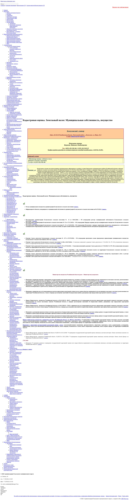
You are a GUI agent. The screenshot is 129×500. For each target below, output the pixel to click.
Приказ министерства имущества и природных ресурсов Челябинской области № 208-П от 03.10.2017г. (52, 319)
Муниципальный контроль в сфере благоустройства (14, 390)
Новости (9, 133)
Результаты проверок (12, 67)
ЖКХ (8, 191)
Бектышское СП (11, 199)
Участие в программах (12, 96)
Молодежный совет (12, 184)
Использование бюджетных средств (15, 72)
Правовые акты (7, 152)
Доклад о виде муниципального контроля (14, 294)
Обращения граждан (9, 167)
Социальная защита (12, 180)
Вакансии (9, 78)
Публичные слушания (15, 113)
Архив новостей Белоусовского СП (36, 5)
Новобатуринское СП (12, 208)
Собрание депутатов (9, 106)
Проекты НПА (10, 157)
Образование (10, 177)
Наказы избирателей (12, 116)
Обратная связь (10, 388)
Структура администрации (13, 46)
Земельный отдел (11, 236)
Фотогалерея (10, 19)
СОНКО (6, 395)
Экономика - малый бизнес (10, 216)
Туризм (5, 463)
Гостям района (10, 22)
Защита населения (8, 467)
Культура (9, 181)
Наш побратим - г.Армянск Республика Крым (13, 32)
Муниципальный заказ (12, 222)
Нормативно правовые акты (14, 243)
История (9, 14)
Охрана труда (7, 215)
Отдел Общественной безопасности (15, 52)
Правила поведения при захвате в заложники (16, 408)
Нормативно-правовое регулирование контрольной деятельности (14, 248)
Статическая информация (16, 70)
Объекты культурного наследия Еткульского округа (15, 29)
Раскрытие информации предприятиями (13, 193)
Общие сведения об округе (13, 12)
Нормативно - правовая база (14, 140)
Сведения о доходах (12, 97)
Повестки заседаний (15, 112)
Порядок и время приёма (13, 169)
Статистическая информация (14, 69)
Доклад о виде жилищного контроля (15, 267)
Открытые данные (11, 66)
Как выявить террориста (16, 401)
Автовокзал (13, 23)
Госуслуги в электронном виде (14, 165)
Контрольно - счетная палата (11, 137)
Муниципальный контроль (10, 244)
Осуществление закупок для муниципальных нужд (14, 150)
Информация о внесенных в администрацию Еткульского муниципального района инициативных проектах (14, 456)
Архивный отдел (14, 61)
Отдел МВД (10, 431)
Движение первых (11, 185)
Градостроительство (9, 235)
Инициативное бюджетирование (12, 442)
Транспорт (9, 231)
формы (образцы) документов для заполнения (14, 451)
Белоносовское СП (11, 200)
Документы (9, 443)
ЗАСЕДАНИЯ (10, 110)
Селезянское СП (11, 212)
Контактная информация (16, 89)
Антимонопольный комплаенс (11, 195)
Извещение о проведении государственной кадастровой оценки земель (43, 325)
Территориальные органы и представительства (11, 420)
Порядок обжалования (12, 173)
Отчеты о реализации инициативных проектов (13, 460)
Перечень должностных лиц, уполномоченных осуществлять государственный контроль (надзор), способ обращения (16, 272)
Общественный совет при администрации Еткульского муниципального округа (14, 101)
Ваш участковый (14, 434)
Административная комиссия (14, 104)
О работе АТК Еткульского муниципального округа (13, 413)
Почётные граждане (12, 16)
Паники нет (13, 405)
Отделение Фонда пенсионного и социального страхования (14, 425)
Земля (8, 224)
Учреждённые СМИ (12, 18)
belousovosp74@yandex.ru (78, 136)
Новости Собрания (11, 117)
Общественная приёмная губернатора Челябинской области (12, 135)
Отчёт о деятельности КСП (13, 148)
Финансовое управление (10, 234)
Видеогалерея (10, 20)
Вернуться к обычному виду (8, 1)
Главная (3, 5)
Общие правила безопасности (14, 404)
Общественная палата (9, 129)
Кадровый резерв (14, 88)
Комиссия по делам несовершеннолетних (9, 465)
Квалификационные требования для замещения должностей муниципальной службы (16, 92)
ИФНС (8, 422)
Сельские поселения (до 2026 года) (12, 196)
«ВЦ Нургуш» (124, 498)
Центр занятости (11, 427)
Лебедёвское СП (11, 207)
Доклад (8, 387)
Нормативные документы (13, 409)
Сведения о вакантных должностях (15, 80)
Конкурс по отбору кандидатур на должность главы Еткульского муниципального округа (14, 120)
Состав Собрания (11, 109)
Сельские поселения (11, 5)
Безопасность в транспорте (13, 399)
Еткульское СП (10, 198)
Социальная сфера (8, 176)
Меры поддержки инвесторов (14, 42)
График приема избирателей (14, 128)
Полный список (11, 223)
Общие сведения (11, 397)
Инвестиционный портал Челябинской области (13, 36)
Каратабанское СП (11, 204)
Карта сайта (125, 496)
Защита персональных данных (14, 98)
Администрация (8, 45)
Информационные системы (14, 77)
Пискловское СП (11, 211)
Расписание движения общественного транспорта (15, 26)
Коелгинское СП (11, 206)
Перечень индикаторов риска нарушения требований (15, 278)
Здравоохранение (11, 179)
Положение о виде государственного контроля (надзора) (14, 254)
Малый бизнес (10, 219)
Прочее (8, 228)
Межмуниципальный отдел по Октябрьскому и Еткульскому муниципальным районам (14, 438)
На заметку (9, 415)
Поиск (119, 496)
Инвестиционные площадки (14, 39)
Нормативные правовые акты (14, 114)
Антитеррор (7, 396)
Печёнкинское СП (11, 210)
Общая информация (12, 108)
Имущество (9, 226)
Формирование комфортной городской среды (11, 469)
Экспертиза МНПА (11, 161)
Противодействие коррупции (11, 105)
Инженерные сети (11, 227)
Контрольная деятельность (13, 141)
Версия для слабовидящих (120, 7)
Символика (9, 15)
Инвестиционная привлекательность (13, 34)
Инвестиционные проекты (13, 41)
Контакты (9, 62)
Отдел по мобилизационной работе (16, 57)
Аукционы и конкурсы (9, 220)
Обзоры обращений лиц (13, 175)
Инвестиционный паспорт (13, 38)
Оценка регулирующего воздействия (13, 159)
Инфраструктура (8, 189)
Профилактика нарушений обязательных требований (16, 261)
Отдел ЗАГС (13, 59)
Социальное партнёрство (10, 418)
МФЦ (8, 440)
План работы (10, 147)
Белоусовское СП (21, 5)
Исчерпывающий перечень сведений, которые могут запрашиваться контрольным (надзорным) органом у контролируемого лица (15, 285)
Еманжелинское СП (12, 203)
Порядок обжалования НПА (14, 156)
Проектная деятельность (10, 232)
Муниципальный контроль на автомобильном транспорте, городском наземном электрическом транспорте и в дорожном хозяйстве (14, 333)
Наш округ (6, 11)
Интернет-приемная (12, 168)
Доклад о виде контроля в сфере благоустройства (16, 393)
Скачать (34, 221)
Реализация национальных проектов (13, 416)
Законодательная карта (111, 496)
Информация (10, 242)
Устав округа (10, 153)
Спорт (8, 183)
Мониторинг (10, 411)
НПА (8, 43)
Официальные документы (13, 155)
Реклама (9, 230)
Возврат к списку (27, 349)
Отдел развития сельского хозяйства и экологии (15, 49)
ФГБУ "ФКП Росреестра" (13, 435)
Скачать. (76, 206)
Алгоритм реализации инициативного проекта (16, 448)
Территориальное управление (11, 214)
